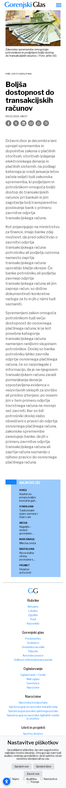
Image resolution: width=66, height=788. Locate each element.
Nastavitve (50, 779)
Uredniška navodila (33, 647)
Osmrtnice (33, 683)
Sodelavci (33, 642)
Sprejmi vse (21, 766)
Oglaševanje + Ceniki (33, 674)
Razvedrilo (33, 623)
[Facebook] (8, 123)
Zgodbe (33, 615)
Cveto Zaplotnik (21, 73)
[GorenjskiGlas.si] (25, 5)
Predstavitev (33, 638)
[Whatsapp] (38, 123)
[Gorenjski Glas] (33, 590)
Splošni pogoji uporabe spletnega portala (33, 711)
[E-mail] (31, 123)
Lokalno (33, 610)
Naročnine (33, 687)
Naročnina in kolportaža (33, 702)
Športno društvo (33, 733)
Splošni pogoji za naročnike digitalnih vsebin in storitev (33, 717)
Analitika (31, 779)
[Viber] (46, 123)
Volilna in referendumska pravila (33, 659)
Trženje (34, 781)
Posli (33, 619)
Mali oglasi (33, 679)
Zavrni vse (33, 773)
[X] (16, 123)
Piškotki (33, 651)
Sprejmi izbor (44, 766)
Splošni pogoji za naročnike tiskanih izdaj (33, 706)
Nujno (15, 779)
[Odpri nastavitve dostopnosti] (6, 781)
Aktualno (32, 606)
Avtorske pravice (33, 655)
